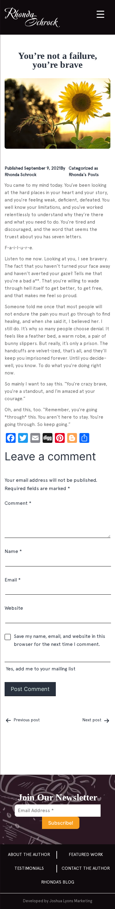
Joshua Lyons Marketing (70, 901)
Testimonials (29, 868)
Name (13, 551)
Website (14, 608)
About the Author (29, 854)
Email (13, 580)
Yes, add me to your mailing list (40, 669)
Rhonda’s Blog (57, 882)
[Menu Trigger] (100, 14)
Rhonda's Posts (84, 174)
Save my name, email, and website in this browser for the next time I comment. (59, 640)
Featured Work (86, 854)
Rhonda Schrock (20, 174)
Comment (18, 503)
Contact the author (86, 868)
